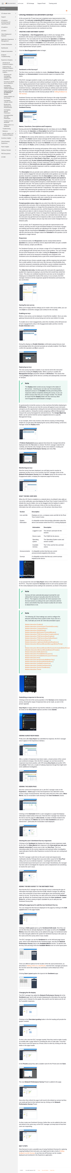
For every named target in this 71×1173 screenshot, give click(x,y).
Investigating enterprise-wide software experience (9, 87)
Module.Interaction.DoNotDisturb (35, 630)
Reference (5, 131)
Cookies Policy (52, 1170)
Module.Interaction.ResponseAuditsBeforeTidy (39, 659)
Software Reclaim (6, 150)
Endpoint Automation (7, 51)
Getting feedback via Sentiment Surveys (8, 92)
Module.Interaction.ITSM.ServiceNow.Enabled (39, 636)
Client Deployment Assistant (6, 35)
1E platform (4, 27)
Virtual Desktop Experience (5, 142)
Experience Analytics (7, 60)
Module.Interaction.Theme (33, 669)
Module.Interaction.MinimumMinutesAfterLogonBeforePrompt (44, 644)
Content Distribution (6, 44)
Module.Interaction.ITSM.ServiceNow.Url (37, 640)
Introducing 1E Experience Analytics (8, 63)
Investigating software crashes (8, 101)
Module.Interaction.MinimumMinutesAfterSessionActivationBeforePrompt (47, 648)
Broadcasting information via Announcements (8, 106)
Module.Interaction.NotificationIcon (35, 652)
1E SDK (3, 157)
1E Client (3, 30)
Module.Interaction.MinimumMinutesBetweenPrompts (42, 650)
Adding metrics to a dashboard (9, 125)
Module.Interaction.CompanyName (35, 628)
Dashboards (4, 48)
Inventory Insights (6, 138)
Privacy (39, 1170)
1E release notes (6, 13)
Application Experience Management (7, 40)
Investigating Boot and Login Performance (8, 117)
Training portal (53, 3)
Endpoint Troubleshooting (5, 55)
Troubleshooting (7, 128)
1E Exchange (30, 3)
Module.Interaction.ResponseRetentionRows (39, 661)
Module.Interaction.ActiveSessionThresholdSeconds (41, 626)
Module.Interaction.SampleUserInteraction (38, 665)
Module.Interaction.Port (32, 657)
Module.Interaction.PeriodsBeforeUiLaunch (38, 653)
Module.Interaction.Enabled (33, 624)
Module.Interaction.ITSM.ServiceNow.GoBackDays (41, 638)
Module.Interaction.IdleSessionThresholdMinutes (40, 632)
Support (3, 17)
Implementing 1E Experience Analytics (8, 67)
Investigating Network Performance (7, 111)
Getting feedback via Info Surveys (9, 97)
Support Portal (41, 3)
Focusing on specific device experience (9, 82)
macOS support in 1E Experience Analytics (8, 134)
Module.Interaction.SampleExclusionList (37, 663)
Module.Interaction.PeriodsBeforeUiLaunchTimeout (41, 655)
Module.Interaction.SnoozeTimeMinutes (37, 667)
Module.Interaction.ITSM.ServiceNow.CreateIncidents (41, 634)
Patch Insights (5, 146)
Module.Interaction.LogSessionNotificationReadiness (41, 642)
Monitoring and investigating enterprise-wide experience (7, 77)
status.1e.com (19, 3)
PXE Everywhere (5, 153)
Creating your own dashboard (8, 121)
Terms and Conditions (45, 1170)
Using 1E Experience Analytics (8, 71)
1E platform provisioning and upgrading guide (5, 22)
